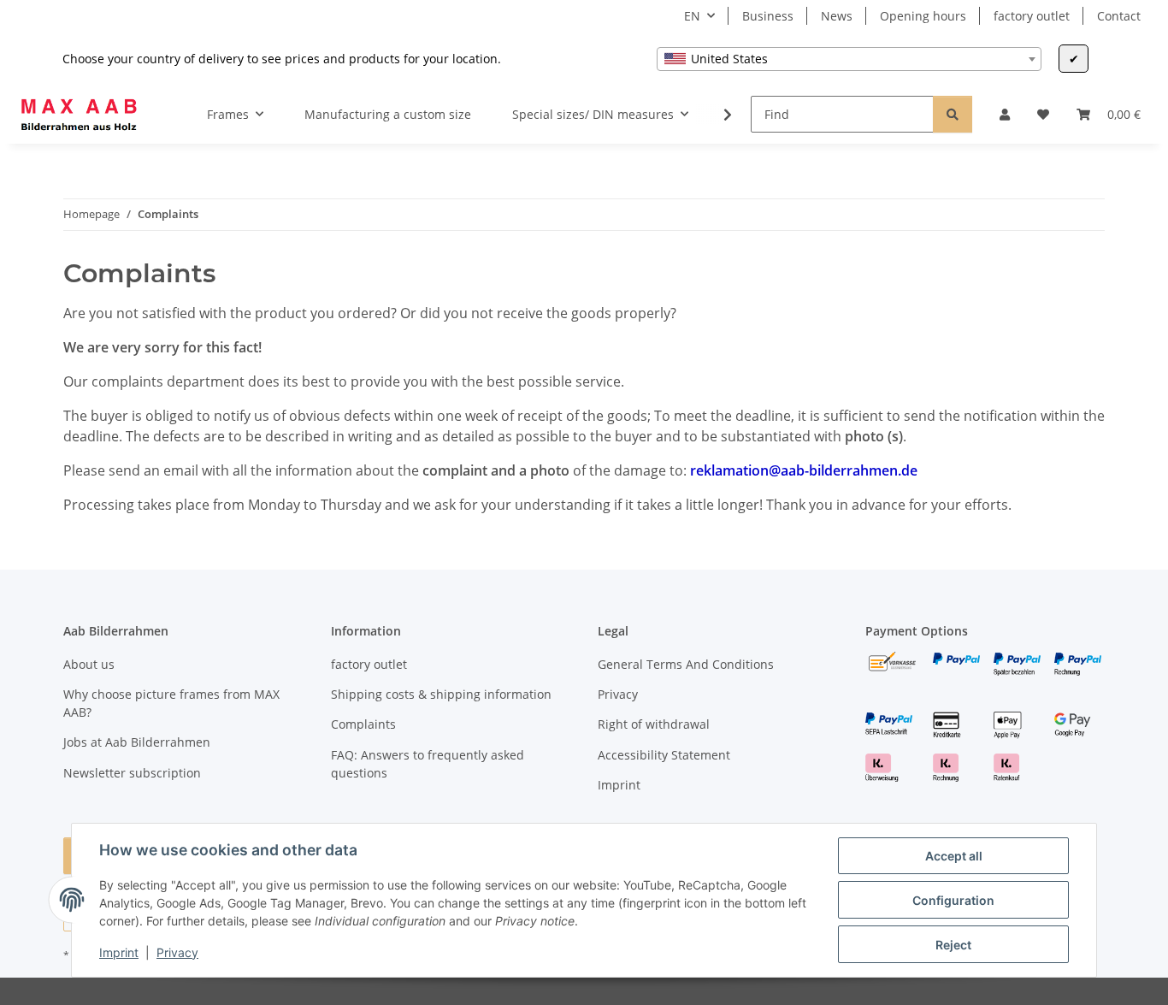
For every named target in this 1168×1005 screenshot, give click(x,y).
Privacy (177, 952)
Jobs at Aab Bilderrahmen (136, 742)
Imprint (119, 952)
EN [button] (692, 16)
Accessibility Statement (664, 755)
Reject (953, 944)
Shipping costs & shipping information (441, 694)
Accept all (953, 855)
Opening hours (923, 16)
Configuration (953, 900)
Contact (1119, 16)
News (836, 16)
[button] (1004, 114)
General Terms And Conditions (686, 664)
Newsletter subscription (132, 773)
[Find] (952, 114)
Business (767, 16)
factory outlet (1032, 16)
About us (89, 664)
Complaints (363, 724)
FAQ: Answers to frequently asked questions (427, 764)
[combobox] (849, 59)
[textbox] (849, 59)
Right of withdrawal (654, 724)
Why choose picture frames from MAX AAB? (171, 703)
